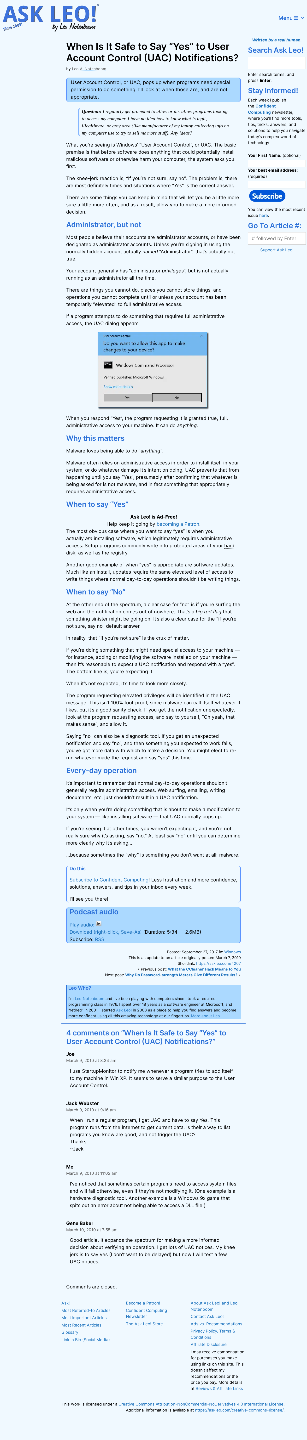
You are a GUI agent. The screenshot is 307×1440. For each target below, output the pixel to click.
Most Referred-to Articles (86, 1310)
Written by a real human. (277, 40)
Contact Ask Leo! (207, 1316)
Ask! (65, 1303)
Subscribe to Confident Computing (109, 880)
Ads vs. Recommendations (216, 1323)
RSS (99, 939)
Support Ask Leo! (277, 250)
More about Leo (205, 1015)
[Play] (85, 925)
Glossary (69, 1332)
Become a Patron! (143, 1303)
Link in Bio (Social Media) (85, 1339)
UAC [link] (206, 145)
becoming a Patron (178, 524)
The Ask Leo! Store (144, 1323)
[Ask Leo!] (53, 18)
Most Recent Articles (81, 1325)
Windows (232, 951)
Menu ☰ (288, 18)
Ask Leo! (124, 1010)
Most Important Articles (84, 1317)
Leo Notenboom (89, 998)
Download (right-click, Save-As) (106, 932)
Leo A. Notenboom (89, 68)
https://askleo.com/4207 (218, 963)
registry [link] (119, 553)
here (263, 215)
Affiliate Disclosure (209, 1344)
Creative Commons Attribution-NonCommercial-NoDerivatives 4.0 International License (200, 1404)
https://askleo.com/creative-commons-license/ (239, 1410)
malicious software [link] (87, 159)
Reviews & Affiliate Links (219, 1388)
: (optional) (274, 155)
